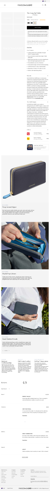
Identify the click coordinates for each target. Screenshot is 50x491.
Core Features (30, 50)
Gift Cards (3, 482)
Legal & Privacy (10, 488)
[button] (24, 422)
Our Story (14, 471)
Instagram (22, 471)
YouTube (22, 476)
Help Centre (3, 474)
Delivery (29, 129)
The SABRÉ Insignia (31, 102)
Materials (29, 75)
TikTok (21, 474)
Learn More (39, 148)
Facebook (22, 473)
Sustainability (14, 474)
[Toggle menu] (5, 5)
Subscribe (33, 478)
